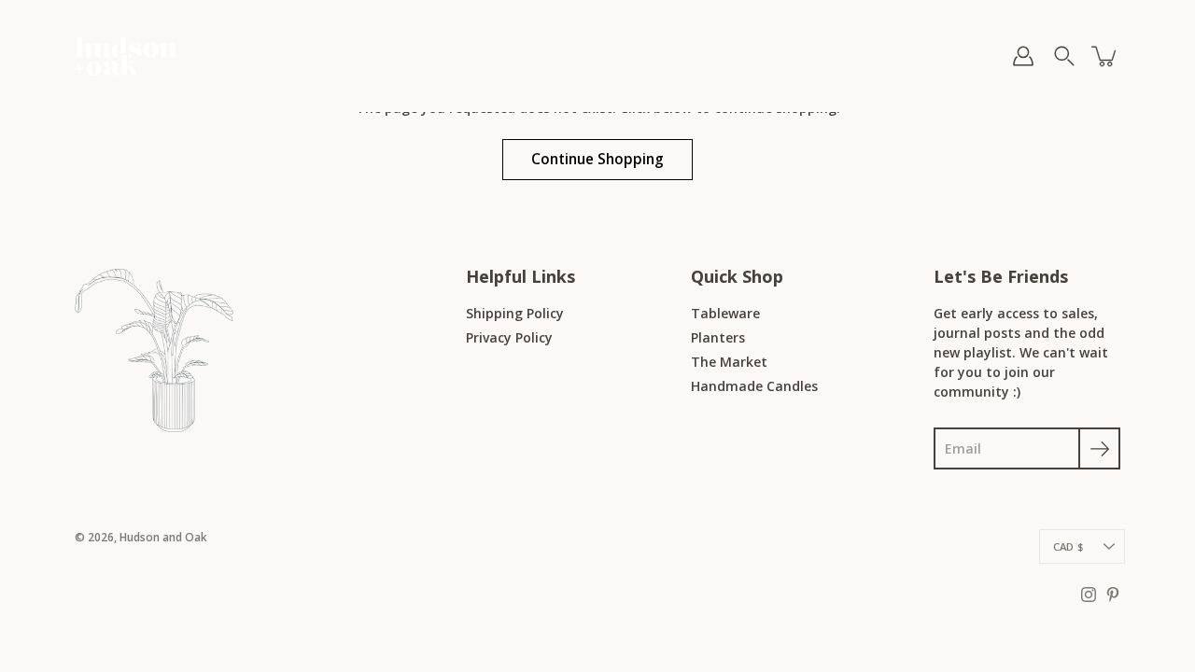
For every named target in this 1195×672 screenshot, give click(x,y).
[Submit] (1099, 448)
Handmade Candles (754, 386)
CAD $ (1068, 546)
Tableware (725, 313)
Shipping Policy (515, 313)
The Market (729, 362)
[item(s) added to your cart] (1105, 56)
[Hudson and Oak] (126, 56)
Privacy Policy (509, 337)
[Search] (1064, 56)
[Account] (1023, 56)
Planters (718, 337)
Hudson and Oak (163, 537)
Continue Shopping (597, 159)
